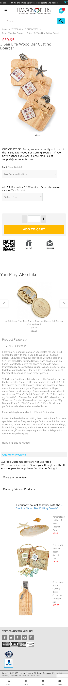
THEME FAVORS (31, 29)
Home (5, 29)
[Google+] (18, 637)
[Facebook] (4, 637)
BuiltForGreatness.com (29, 675)
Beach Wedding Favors (12, 33)
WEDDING (16, 29)
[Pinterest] (31, 637)
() (15, 167)
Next (64, 304)
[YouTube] (24, 637)
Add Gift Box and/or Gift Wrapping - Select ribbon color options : (31, 188)
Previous (4, 304)
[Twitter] (11, 637)
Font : (12, 167)
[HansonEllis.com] (34, 10)
